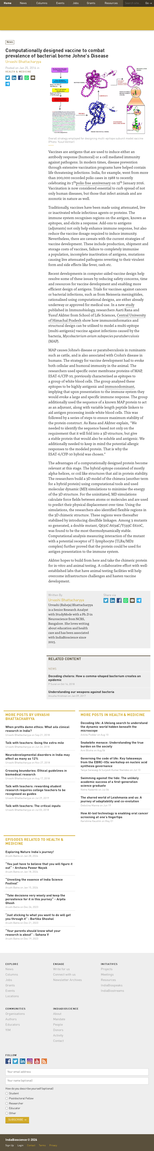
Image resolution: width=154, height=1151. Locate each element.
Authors (11, 1019)
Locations (12, 996)
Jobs (76, 3)
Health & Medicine (18, 72)
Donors (58, 1030)
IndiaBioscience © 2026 (21, 1140)
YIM (8, 1030)
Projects (106, 969)
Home (7, 3)
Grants (91, 3)
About (57, 1014)
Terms (42, 1145)
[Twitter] (7, 78)
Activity (58, 1035)
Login (20, 1145)
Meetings (107, 974)
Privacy (53, 1145)
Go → (148, 3)
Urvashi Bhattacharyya (23, 62)
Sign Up (9, 1145)
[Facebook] (20, 78)
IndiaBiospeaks (112, 985)
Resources (111, 3)
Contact (58, 1041)
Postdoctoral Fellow (21, 1098)
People (58, 1024)
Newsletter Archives (67, 980)
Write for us (61, 969)
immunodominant (119, 386)
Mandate (59, 1019)
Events (60, 3)
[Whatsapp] (26, 78)
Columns (41, 3)
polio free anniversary (93, 183)
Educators (12, 1024)
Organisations (15, 1014)
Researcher (16, 1103)
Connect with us (64, 974)
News (23, 3)
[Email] (33, 78)
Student (14, 1093)
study (130, 304)
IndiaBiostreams (112, 991)
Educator (14, 1108)
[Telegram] (7, 84)
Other (12, 1113)
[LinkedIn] (14, 78)
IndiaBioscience (77, 18)
